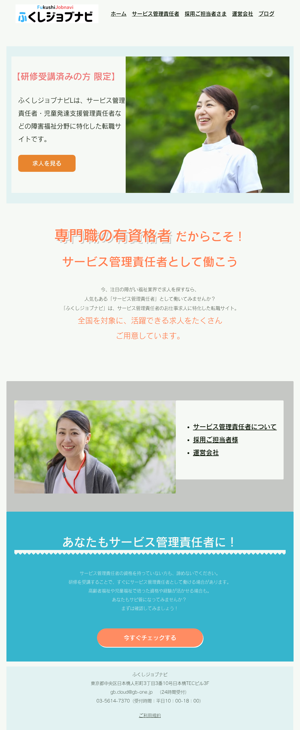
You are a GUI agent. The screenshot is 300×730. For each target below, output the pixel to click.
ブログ (266, 13)
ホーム (119, 13)
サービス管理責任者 (155, 13)
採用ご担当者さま (206, 13)
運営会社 (242, 13)
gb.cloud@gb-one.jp (131, 692)
